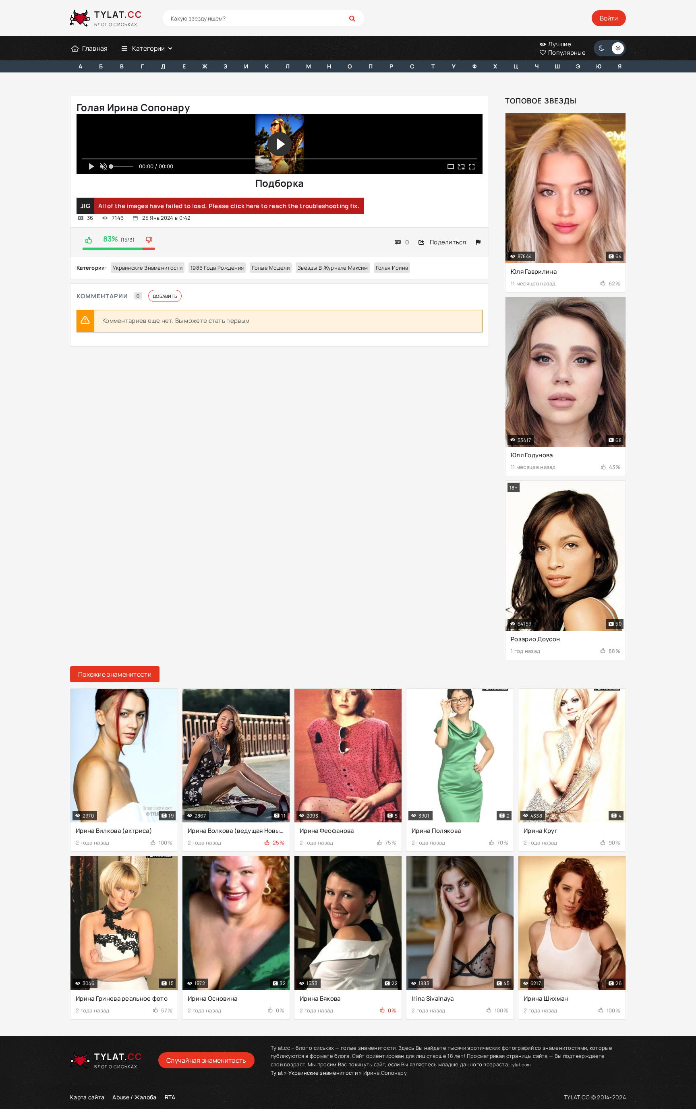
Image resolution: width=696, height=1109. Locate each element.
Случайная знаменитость (206, 1060)
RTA (170, 1097)
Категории (148, 48)
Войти (609, 18)
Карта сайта (87, 1097)
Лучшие (559, 44)
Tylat (277, 1072)
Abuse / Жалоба (134, 1097)
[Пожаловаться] (478, 242)
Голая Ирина (392, 267)
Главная (95, 48)
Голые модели (271, 267)
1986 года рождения (217, 267)
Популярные (566, 52)
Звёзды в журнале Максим (333, 267)
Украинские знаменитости (147, 267)
